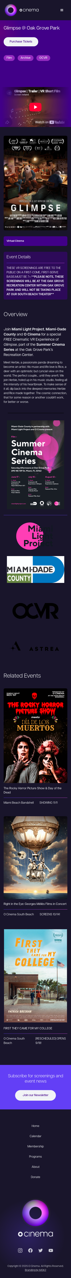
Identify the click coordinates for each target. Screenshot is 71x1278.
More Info (35, 743)
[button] (61, 10)
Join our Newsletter (35, 1095)
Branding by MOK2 (35, 1270)
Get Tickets (35, 728)
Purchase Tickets (21, 41)
